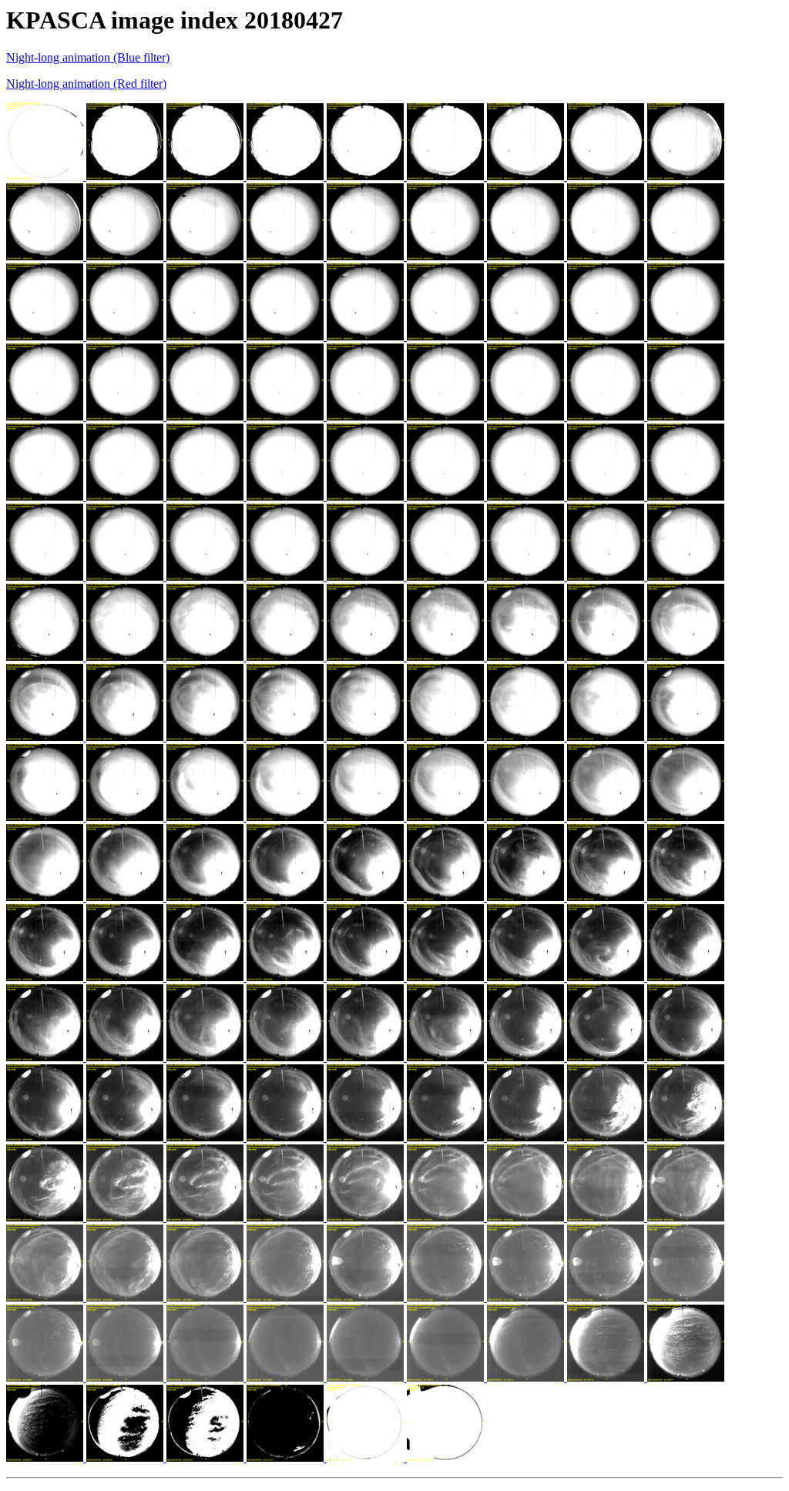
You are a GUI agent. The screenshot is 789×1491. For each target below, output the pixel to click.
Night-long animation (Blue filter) (88, 57)
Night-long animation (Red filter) (86, 83)
